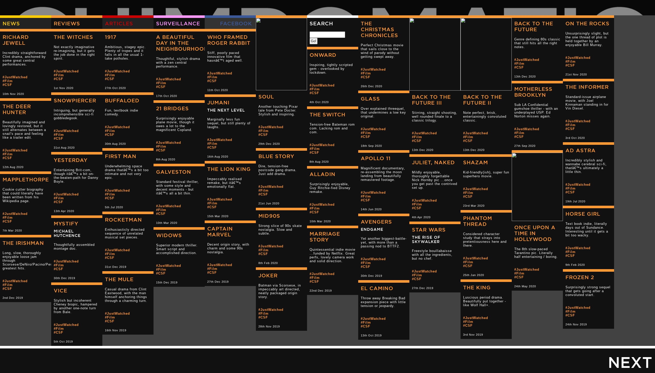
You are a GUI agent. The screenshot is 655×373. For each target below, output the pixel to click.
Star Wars (429, 230)
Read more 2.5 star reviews (399, 140)
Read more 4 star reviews (297, 138)
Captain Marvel (220, 231)
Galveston (173, 172)
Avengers (376, 222)
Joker (268, 275)
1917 (110, 37)
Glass (370, 99)
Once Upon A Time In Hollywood (534, 233)
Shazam (475, 162)
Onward (323, 55)
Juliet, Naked (433, 162)
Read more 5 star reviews (501, 144)
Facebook (236, 23)
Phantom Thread (477, 221)
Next (630, 362)
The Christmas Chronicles (379, 29)
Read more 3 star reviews (92, 82)
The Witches (73, 37)
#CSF (263, 135)
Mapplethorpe (26, 179)
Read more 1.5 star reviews (41, 224)
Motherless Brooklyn (533, 92)
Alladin (322, 174)
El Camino (377, 288)
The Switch (327, 114)
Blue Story (276, 156)
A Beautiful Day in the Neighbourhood (182, 43)
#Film (263, 131)
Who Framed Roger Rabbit (228, 40)
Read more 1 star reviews (297, 197)
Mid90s (269, 216)
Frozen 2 (579, 277)
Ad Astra (580, 150)
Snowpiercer (75, 100)
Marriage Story (325, 237)
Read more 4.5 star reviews (450, 144)
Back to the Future (533, 26)
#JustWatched (270, 127)
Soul (266, 97)
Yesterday (71, 160)
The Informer (587, 87)
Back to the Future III (431, 100)
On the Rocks (587, 23)
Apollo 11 (376, 158)
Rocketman (123, 220)
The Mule (119, 279)
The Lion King (229, 169)
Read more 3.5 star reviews (604, 68)
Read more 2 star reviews (348, 156)
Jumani (218, 102)
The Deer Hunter (17, 109)
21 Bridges (172, 108)
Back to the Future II (482, 100)
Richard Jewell (16, 40)
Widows (169, 235)
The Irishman (23, 243)
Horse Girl (582, 214)
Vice (60, 290)
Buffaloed (122, 100)
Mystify (66, 223)
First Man (120, 156)
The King (477, 287)
